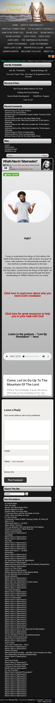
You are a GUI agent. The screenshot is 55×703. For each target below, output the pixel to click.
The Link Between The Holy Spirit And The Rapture (24, 527)
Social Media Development (18, 96)
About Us (49, 51)
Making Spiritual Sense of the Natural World (21, 572)
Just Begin (9, 535)
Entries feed (9, 147)
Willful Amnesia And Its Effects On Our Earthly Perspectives (27, 564)
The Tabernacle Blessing (35, 40)
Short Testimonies (17, 44)
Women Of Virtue (11, 651)
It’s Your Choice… (11, 517)
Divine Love (32, 33)
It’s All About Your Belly (41, 29)
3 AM (7, 658)
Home (15, 25)
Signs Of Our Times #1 (13, 525)
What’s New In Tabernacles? (16, 533)
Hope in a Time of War (13, 568)
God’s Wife (14, 40)
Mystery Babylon (11, 576)
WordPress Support (41, 96)
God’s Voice (30, 36)
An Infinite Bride (11, 504)
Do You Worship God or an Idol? (17, 574)
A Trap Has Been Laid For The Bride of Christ (22, 513)
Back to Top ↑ (47, 701)
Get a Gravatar (18, 462)
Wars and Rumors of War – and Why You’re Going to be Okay (28, 653)
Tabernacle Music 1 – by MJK (16, 551)
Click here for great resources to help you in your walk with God (27, 315)
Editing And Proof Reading (28, 92)
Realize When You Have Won (16, 511)
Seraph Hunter (10, 51)
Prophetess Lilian (34, 48)
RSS (53, 56)
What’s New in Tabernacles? (16, 588)
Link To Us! (28, 100)
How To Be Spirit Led (12, 33)
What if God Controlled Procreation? (18, 672)
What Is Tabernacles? (32, 25)
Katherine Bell (10, 128)
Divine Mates (47, 33)
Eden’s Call (9, 521)
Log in (7, 145)
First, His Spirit (10, 506)
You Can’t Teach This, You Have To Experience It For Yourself (28, 75)
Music (49, 48)
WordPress (32, 700)
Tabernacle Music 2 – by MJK (16, 523)
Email (49, 56)
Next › (45, 155)
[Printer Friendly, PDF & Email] (11, 174)
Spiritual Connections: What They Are (19, 529)
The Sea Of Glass (24, 111)
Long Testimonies (39, 44)
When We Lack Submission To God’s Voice (21, 582)
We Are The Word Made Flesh (16, 507)
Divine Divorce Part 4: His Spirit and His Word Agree (25, 629)
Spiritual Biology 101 (39, 70)
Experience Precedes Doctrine (16, 664)
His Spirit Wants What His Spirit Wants (19, 560)
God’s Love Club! (12, 48)
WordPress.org (10, 151)
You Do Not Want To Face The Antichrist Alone (22, 635)
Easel (41, 700)
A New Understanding (13, 531)
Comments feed (11, 149)
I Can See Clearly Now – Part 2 (17, 645)
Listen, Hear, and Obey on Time (17, 515)
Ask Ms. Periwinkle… (18, 70)
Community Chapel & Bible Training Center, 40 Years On (26, 519)
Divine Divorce (13, 36)
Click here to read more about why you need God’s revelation (27, 294)
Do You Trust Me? (11, 670)
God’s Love (45, 36)
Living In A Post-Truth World (15, 666)
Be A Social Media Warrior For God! (28, 89)
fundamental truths (17, 61)
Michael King (13, 700)
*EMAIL (14, 462)
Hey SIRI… (9, 541)
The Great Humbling (12, 590)
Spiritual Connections (13, 29)
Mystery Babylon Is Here (14, 509)
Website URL (9, 472)
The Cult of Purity (11, 660)
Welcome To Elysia (31, 51)
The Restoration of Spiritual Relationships (21, 655)
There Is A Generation (13, 598)
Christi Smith (17, 165)
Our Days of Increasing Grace (16, 637)
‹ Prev (9, 155)
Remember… (10, 553)
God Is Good (9, 643)
